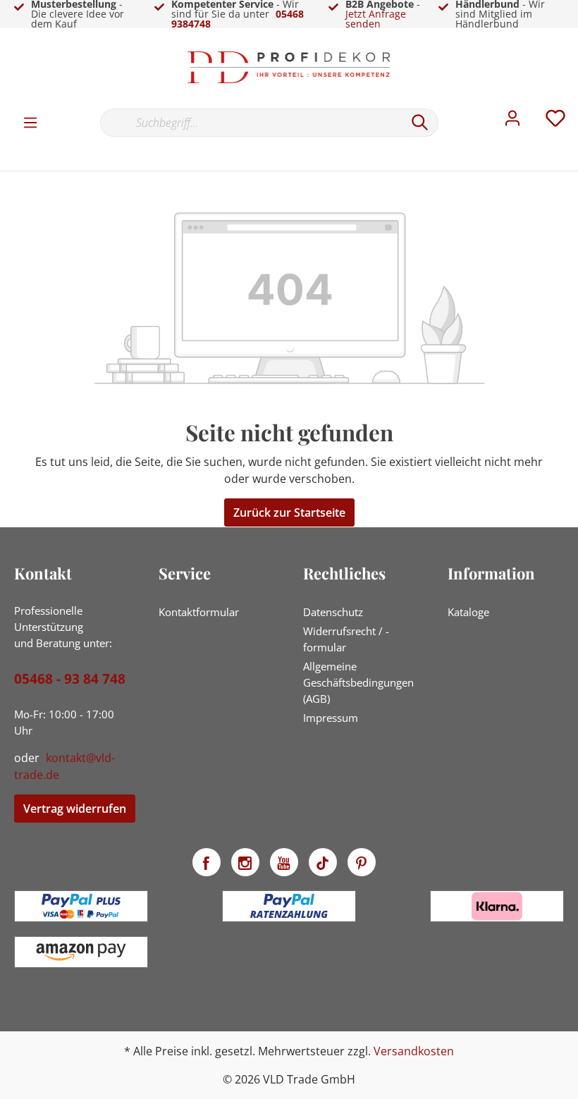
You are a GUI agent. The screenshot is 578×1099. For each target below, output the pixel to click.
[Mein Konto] (512, 121)
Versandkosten (414, 1051)
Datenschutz (333, 612)
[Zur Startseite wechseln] (289, 67)
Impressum (330, 718)
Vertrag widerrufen (74, 808)
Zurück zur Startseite (289, 512)
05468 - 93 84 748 (69, 679)
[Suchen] (420, 123)
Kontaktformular (199, 612)
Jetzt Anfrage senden (375, 18)
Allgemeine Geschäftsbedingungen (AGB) (358, 682)
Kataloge (468, 612)
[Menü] (30, 122)
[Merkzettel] (555, 121)
